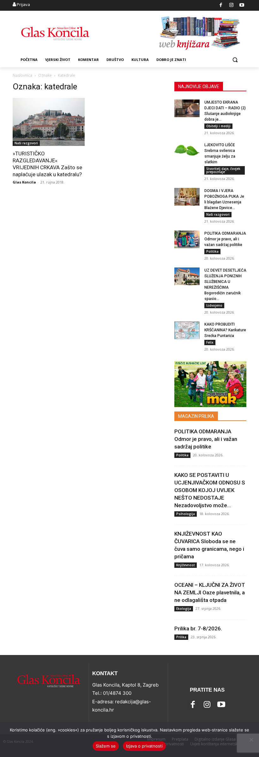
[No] (251, 739)
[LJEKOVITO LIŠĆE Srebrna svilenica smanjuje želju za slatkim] (187, 151)
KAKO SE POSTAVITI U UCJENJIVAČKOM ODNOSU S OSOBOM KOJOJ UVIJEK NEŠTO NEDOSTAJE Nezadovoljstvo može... (209, 490)
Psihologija (185, 514)
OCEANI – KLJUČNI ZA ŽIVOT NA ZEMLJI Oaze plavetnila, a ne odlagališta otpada (209, 592)
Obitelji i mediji (218, 126)
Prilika (181, 637)
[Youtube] (242, 5)
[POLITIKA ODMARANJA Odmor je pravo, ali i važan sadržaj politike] (187, 239)
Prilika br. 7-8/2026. (198, 628)
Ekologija (183, 608)
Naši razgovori (26, 143)
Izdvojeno (214, 305)
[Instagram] (231, 5)
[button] (234, 59)
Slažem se (106, 745)
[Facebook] (221, 5)
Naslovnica (22, 75)
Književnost (185, 565)
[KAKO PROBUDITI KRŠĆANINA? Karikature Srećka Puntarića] (187, 330)
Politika (212, 251)
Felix (210, 342)
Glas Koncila (24, 182)
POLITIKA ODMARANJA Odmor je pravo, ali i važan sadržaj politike (225, 239)
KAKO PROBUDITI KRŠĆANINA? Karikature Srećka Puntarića (225, 330)
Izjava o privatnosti (144, 745)
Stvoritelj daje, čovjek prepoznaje (223, 170)
